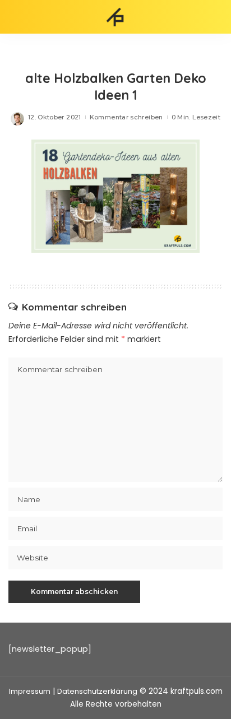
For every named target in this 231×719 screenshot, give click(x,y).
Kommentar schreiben (126, 117)
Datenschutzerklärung (97, 691)
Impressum (29, 691)
